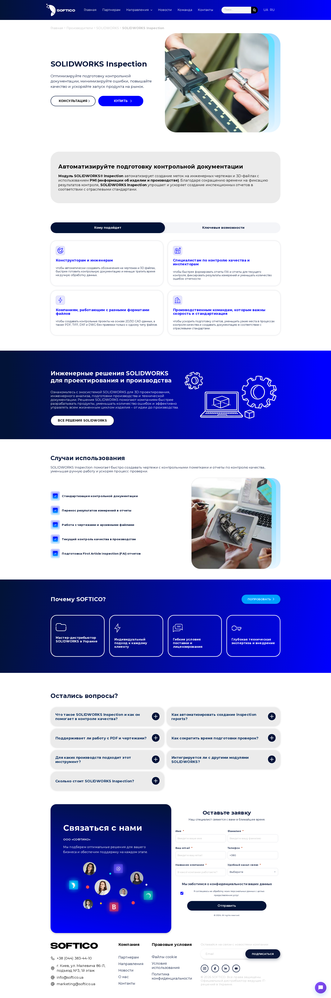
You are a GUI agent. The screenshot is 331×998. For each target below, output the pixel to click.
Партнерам (128, 957)
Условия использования (166, 965)
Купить (121, 101)
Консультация (73, 101)
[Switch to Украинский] (265, 9)
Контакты (126, 983)
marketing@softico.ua (76, 984)
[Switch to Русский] (272, 9)
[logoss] (60, 10)
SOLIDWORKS (107, 28)
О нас (123, 977)
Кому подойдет (107, 227)
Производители (79, 28)
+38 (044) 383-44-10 (74, 958)
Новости (126, 970)
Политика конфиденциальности (172, 976)
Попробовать (259, 599)
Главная (57, 28)
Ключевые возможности (223, 227)
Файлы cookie (164, 957)
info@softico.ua (70, 977)
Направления (130, 964)
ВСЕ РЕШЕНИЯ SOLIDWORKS (82, 420)
